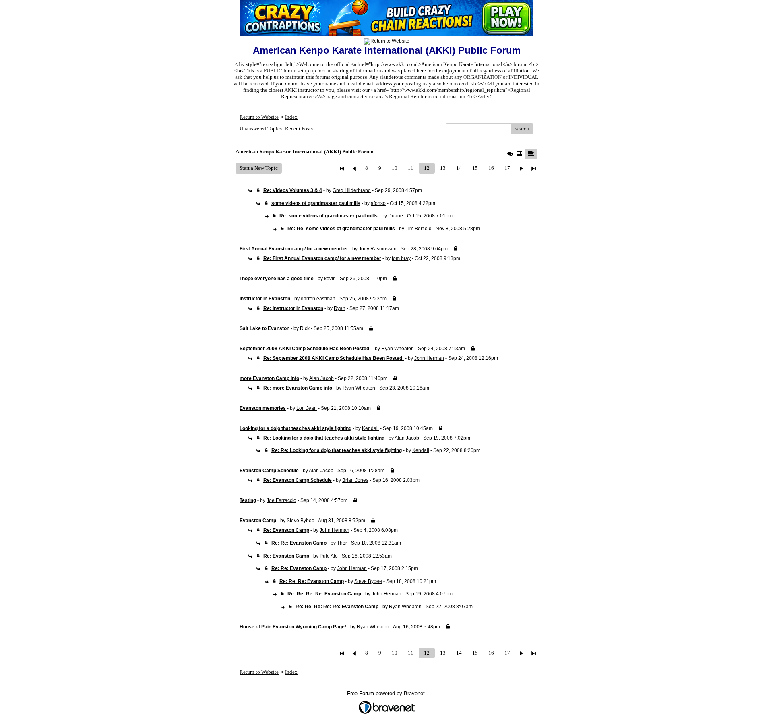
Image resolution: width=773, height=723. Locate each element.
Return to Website (259, 117)
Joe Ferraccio (281, 500)
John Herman (429, 358)
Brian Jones (355, 480)
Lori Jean (306, 408)
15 (475, 168)
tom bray (401, 258)
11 (410, 168)
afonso (378, 203)
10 (394, 168)
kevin (330, 278)
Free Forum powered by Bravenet (386, 693)
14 (459, 168)
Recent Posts (299, 129)
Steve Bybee (300, 520)
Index (291, 117)
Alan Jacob (321, 378)
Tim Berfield (418, 228)
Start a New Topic (259, 168)
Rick (305, 328)
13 (443, 168)
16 (491, 168)
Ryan (339, 308)
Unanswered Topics (261, 129)
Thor (342, 543)
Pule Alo (329, 556)
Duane (395, 216)
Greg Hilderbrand (352, 190)
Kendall (370, 428)
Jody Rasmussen (378, 249)
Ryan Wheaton (397, 348)
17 (507, 168)
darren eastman (318, 299)
